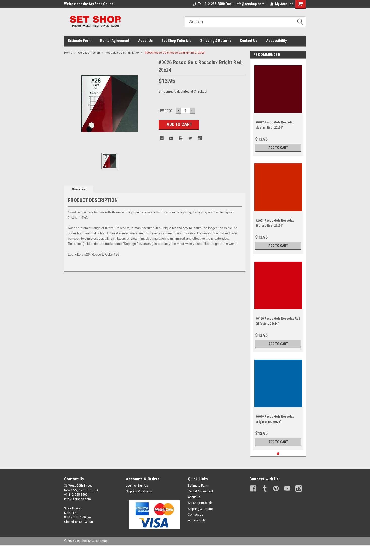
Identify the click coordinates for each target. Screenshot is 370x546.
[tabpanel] (278, 109)
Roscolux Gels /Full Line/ (122, 52)
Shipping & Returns (215, 40)
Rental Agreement (114, 40)
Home (68, 52)
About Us (145, 40)
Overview (78, 189)
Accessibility (276, 40)
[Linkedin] (200, 138)
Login (129, 485)
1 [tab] (278, 453)
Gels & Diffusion (89, 52)
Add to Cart (278, 148)
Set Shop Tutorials (176, 40)
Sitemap (101, 541)
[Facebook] (162, 138)
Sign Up (143, 485)
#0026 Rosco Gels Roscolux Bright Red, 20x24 (175, 52)
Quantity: (165, 110)
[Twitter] (190, 138)
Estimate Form (79, 40)
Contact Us (248, 40)
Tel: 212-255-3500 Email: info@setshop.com (231, 4)
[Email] (171, 138)
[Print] (181, 138)
